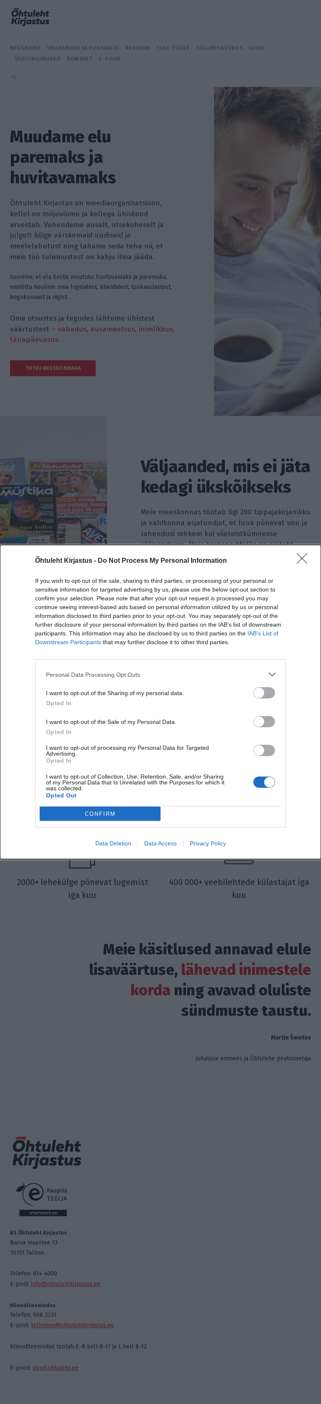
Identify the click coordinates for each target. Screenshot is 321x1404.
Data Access (160, 843)
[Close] (305, 561)
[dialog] (160, 702)
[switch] (264, 692)
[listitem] (160, 674)
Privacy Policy (208, 843)
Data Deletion (113, 843)
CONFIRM (100, 814)
